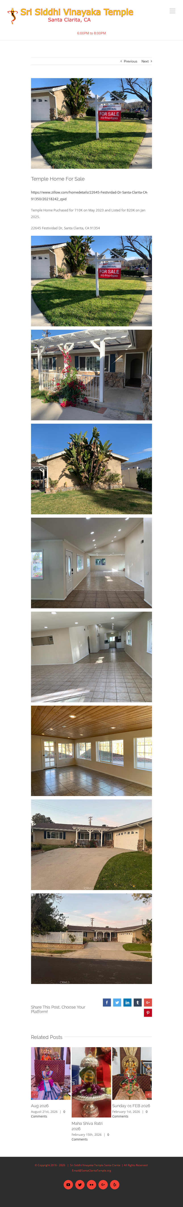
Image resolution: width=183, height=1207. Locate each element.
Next (145, 61)
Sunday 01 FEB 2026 (131, 1105)
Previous (130, 61)
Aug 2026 (40, 1105)
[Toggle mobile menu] (173, 11)
